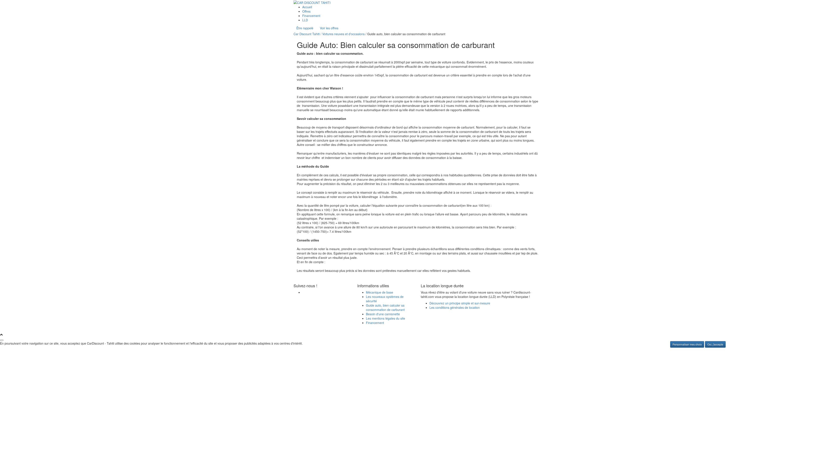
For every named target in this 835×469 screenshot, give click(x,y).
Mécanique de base (379, 292)
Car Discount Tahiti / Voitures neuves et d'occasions (329, 34)
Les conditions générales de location (454, 307)
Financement (311, 15)
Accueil (307, 7)
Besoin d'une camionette (383, 314)
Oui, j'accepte (715, 344)
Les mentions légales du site (385, 318)
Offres (306, 11)
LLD (305, 20)
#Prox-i (339, 328)
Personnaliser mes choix (687, 344)
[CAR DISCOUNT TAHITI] (312, 2)
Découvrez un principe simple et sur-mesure (459, 303)
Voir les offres (329, 28)
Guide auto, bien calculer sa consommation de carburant (385, 307)
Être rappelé (304, 28)
